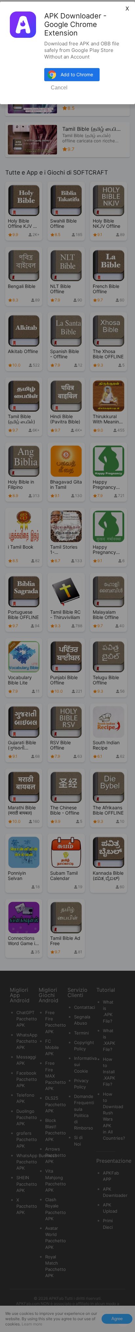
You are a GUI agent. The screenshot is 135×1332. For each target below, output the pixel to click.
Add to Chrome (77, 74)
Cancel (59, 87)
